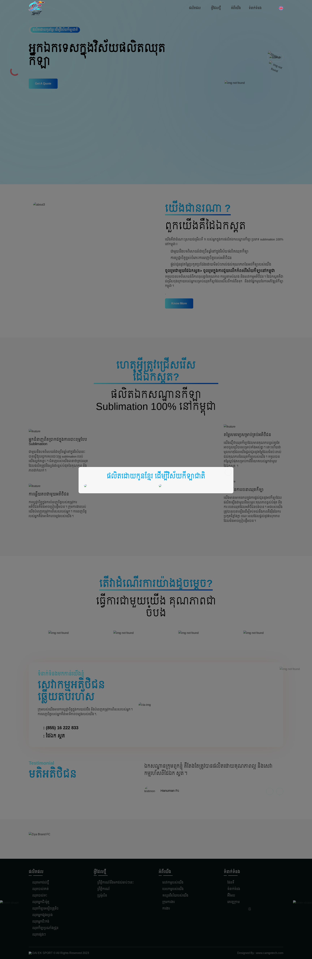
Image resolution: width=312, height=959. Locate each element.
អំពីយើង (236, 8)
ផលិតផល (195, 8)
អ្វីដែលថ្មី (216, 8)
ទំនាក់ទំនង (255, 8)
